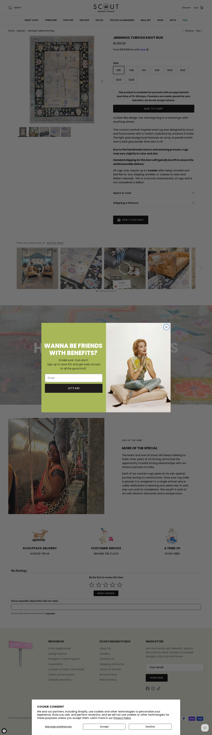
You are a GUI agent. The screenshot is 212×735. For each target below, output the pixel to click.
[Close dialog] (166, 327)
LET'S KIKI (74, 388)
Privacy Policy (122, 718)
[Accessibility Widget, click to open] (4, 730)
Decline (150, 726)
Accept (104, 726)
